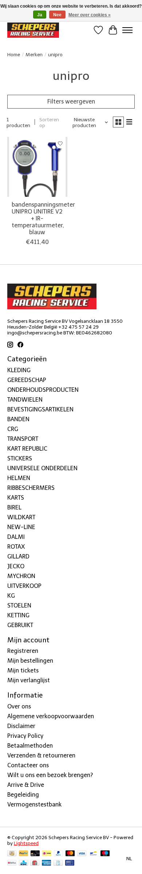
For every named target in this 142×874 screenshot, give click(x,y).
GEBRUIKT (20, 625)
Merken (34, 54)
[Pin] (69, 863)
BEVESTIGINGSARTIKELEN (40, 409)
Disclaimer (21, 726)
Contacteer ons (28, 765)
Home (13, 54)
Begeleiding (23, 794)
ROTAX (16, 546)
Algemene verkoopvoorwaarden (50, 716)
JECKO (15, 566)
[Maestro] (105, 853)
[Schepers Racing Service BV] (33, 30)
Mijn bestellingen (30, 660)
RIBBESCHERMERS (31, 487)
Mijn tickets (23, 670)
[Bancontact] (93, 853)
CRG (12, 429)
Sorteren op (49, 122)
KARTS (15, 497)
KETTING (18, 615)
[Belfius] (11, 863)
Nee (57, 14)
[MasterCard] (70, 853)
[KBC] (23, 863)
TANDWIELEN (25, 399)
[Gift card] (34, 863)
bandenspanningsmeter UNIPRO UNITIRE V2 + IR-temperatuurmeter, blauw (43, 218)
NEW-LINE (21, 527)
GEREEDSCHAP (26, 380)
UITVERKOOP (24, 585)
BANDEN (18, 419)
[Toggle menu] (127, 30)
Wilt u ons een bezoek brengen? (50, 775)
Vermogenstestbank (34, 804)
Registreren (22, 650)
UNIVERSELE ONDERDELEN (42, 468)
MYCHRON (21, 576)
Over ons (19, 706)
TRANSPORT (22, 438)
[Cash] (11, 853)
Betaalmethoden (30, 745)
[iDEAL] (46, 853)
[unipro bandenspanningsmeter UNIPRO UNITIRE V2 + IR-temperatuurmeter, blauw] (37, 167)
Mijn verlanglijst (28, 680)
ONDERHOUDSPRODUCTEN (43, 389)
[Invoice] (58, 863)
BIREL (14, 507)
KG (11, 595)
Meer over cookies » (89, 14)
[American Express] (46, 863)
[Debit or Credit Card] (35, 853)
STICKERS (19, 458)
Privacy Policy (25, 735)
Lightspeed (26, 843)
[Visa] (82, 853)
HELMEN (18, 478)
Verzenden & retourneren (41, 755)
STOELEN (19, 605)
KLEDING (19, 370)
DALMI (16, 536)
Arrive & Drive (25, 784)
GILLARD (18, 556)
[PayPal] (23, 853)
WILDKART (21, 517)
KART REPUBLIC (27, 448)
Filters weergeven (71, 101)
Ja (39, 14)
